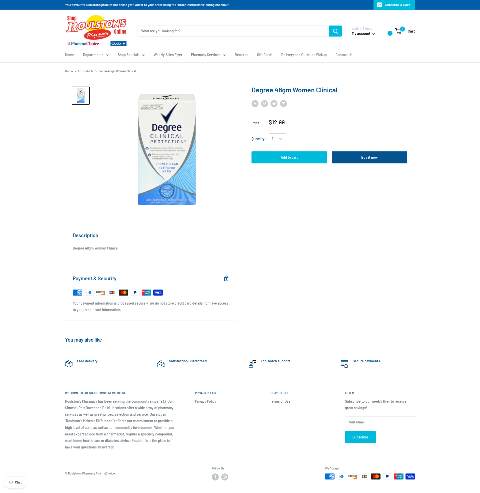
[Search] (335, 31)
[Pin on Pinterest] (264, 103)
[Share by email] (283, 103)
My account (361, 33)
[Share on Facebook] (255, 103)
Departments (93, 55)
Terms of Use (280, 401)
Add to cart (289, 157)
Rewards (241, 55)
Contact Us (344, 55)
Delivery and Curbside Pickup (304, 55)
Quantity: (259, 139)
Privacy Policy (205, 401)
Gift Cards (264, 55)
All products (86, 71)
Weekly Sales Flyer (168, 55)
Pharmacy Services (205, 55)
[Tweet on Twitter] (274, 103)
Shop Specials (129, 55)
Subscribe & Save (397, 5)
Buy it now (369, 157)
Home (69, 55)
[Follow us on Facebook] (215, 476)
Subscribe (360, 437)
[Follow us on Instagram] (224, 476)
